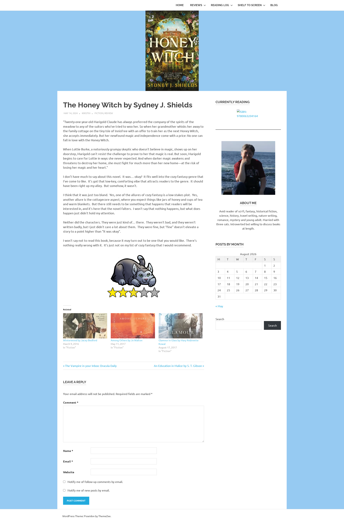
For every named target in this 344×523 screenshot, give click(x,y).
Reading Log (220, 5)
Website (68, 472)
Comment (70, 402)
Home (180, 5)
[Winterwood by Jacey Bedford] (85, 325)
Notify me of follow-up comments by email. (95, 481)
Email (68, 461)
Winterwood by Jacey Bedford (80, 340)
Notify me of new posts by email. (89, 490)
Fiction (99, 113)
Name (68, 451)
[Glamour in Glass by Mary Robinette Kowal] (181, 325)
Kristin (86, 113)
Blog (274, 5)
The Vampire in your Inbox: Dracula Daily (91, 365)
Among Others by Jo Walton (126, 340)
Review (108, 113)
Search (220, 319)
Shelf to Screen (250, 5)
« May (219, 306)
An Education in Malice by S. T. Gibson (178, 365)
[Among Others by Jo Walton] (133, 325)
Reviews (196, 5)
